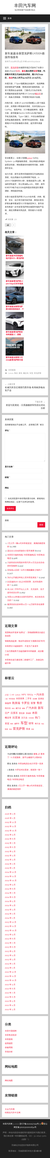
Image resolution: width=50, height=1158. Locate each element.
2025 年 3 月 (10, 860)
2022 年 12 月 (10, 972)
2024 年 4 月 (10, 905)
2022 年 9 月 (10, 984)
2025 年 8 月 (10, 839)
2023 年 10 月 (11, 930)
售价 (11, 78)
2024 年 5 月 (10, 901)
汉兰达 (24, 717)
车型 (18, 71)
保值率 (8, 703)
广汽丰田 (31, 707)
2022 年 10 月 (10, 980)
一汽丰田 (39, 694)
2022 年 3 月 (10, 1009)
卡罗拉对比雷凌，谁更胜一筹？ (28, 770)
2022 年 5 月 (10, 1001)
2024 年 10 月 (11, 880)
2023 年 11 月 (10, 926)
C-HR (12, 695)
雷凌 (28, 729)
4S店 (7, 695)
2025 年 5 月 (10, 851)
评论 (7, 430)
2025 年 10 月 (11, 830)
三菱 (6, 699)
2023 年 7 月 (10, 943)
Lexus (29, 158)
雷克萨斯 (14, 67)
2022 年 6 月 (10, 997)
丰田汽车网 (25, 5)
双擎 (33, 703)
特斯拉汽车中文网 (12, 1112)
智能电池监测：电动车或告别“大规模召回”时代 (25, 641)
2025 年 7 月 (10, 843)
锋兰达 (37, 724)
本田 (34, 712)
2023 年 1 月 (10, 968)
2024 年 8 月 (10, 889)
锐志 (42, 723)
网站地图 (9, 1080)
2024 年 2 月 (10, 914)
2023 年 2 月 (10, 964)
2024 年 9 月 (10, 885)
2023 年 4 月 (10, 955)
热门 (37, 717)
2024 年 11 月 (10, 876)
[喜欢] (8, 225)
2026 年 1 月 (10, 818)
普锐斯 (28, 713)
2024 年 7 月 (10, 893)
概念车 (38, 94)
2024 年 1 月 (10, 918)
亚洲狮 (35, 699)
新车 (24, 71)
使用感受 (9, 1043)
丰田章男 (20, 698)
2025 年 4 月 (10, 855)
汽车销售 (31, 718)
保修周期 (9, 1047)
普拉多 (22, 713)
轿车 (31, 723)
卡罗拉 (25, 702)
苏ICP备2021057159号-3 (30, 1124)
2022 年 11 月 (10, 976)
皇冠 (7, 723)
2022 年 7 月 (10, 993)
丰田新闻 (12, 370)
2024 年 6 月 (10, 897)
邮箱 (7, 477)
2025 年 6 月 (10, 847)
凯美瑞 (16, 702)
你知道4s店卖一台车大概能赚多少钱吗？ (24, 570)
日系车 (14, 713)
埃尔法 (8, 708)
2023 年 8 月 (10, 939)
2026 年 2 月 (10, 814)
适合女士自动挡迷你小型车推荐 (20, 551)
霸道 (32, 729)
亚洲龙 (41, 698)
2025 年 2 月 (10, 864)
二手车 (28, 698)
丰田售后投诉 (11, 1035)
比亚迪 (16, 717)
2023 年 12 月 (10, 922)
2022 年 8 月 (10, 989)
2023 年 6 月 (10, 947)
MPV (23, 694)
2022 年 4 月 (10, 1005)
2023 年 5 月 (10, 951)
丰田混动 (12, 699)
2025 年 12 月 (10, 822)
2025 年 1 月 (10, 868)
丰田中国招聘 (11, 1031)
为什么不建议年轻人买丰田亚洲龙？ (22, 577)
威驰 (23, 708)
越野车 (16, 724)
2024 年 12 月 (10, 872)
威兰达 (18, 708)
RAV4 (30, 694)
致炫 (11, 724)
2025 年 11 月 (10, 826)
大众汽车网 (10, 1109)
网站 (7, 488)
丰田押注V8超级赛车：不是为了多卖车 (21, 646)
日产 (7, 713)
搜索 (7, 520)
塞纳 (13, 708)
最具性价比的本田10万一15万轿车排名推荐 (25, 604)
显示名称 (9, 466)
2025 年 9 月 (10, 835)
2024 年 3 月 (10, 909)
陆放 (10, 729)
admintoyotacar (33, 61)
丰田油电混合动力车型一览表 (30, 763)
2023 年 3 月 (10, 959)
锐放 (6, 729)
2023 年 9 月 (10, 934)
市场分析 (9, 1052)
